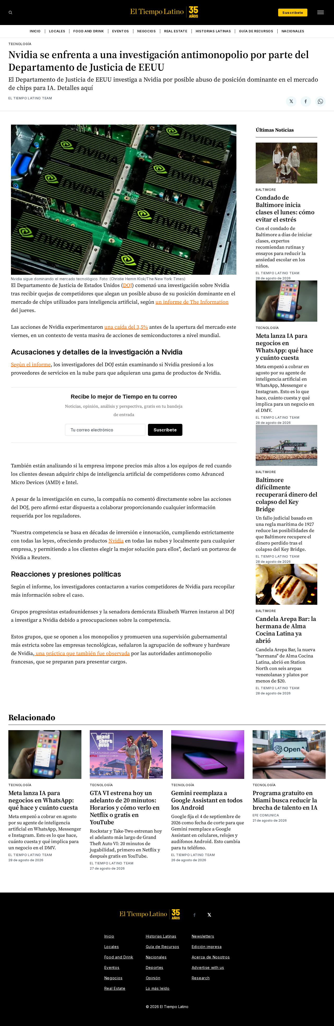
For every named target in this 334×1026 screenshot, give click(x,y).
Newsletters (203, 936)
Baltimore (266, 190)
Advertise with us (208, 967)
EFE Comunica (266, 815)
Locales (57, 31)
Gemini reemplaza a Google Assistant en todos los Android (207, 800)
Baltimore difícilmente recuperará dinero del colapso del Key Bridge (286, 494)
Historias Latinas (213, 31)
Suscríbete (292, 12)
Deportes (155, 967)
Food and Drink (88, 31)
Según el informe (31, 364)
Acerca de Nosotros (211, 957)
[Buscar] (10, 12)
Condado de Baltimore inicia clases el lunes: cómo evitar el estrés (285, 208)
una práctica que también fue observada (82, 653)
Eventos (120, 31)
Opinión (153, 978)
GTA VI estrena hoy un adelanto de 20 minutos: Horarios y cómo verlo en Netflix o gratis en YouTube (125, 807)
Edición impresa (207, 946)
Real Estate (175, 31)
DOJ (127, 285)
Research (201, 978)
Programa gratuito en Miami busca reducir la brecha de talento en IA (285, 800)
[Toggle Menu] (320, 12)
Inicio (35, 31)
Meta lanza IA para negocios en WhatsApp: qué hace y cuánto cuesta (284, 346)
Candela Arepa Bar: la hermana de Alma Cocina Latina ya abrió (286, 629)
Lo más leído (158, 988)
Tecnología (20, 44)
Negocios (146, 31)
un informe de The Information (192, 302)
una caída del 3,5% (126, 327)
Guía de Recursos (256, 31)
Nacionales (293, 31)
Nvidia (116, 540)
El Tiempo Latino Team (30, 98)
